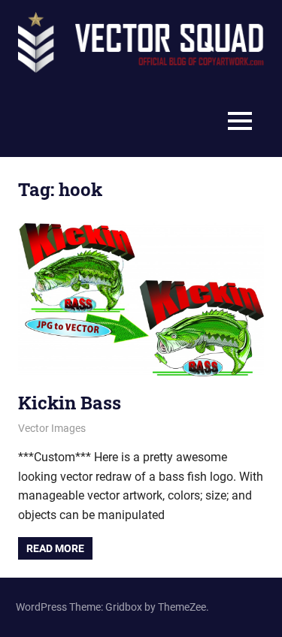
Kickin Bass (69, 403)
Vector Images (52, 428)
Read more (55, 548)
